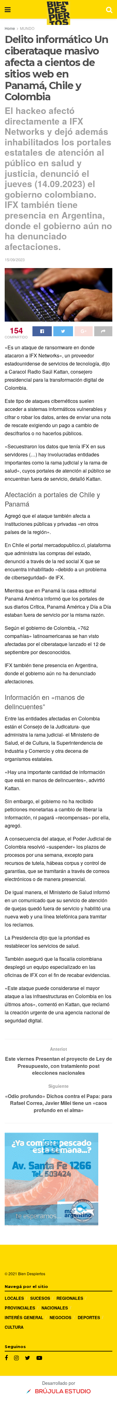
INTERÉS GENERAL (24, 1317)
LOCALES (14, 1298)
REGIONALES (69, 1298)
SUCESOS (40, 1298)
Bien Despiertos (31, 1273)
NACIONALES (54, 1308)
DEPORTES (89, 1317)
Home (10, 28)
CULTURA (14, 1327)
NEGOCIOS (60, 1317)
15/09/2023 (15, 259)
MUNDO (27, 28)
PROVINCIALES (20, 1308)
